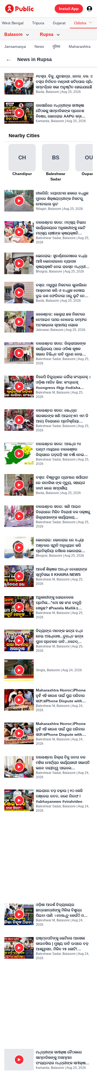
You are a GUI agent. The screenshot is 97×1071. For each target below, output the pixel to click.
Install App (69, 8)
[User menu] (89, 8)
